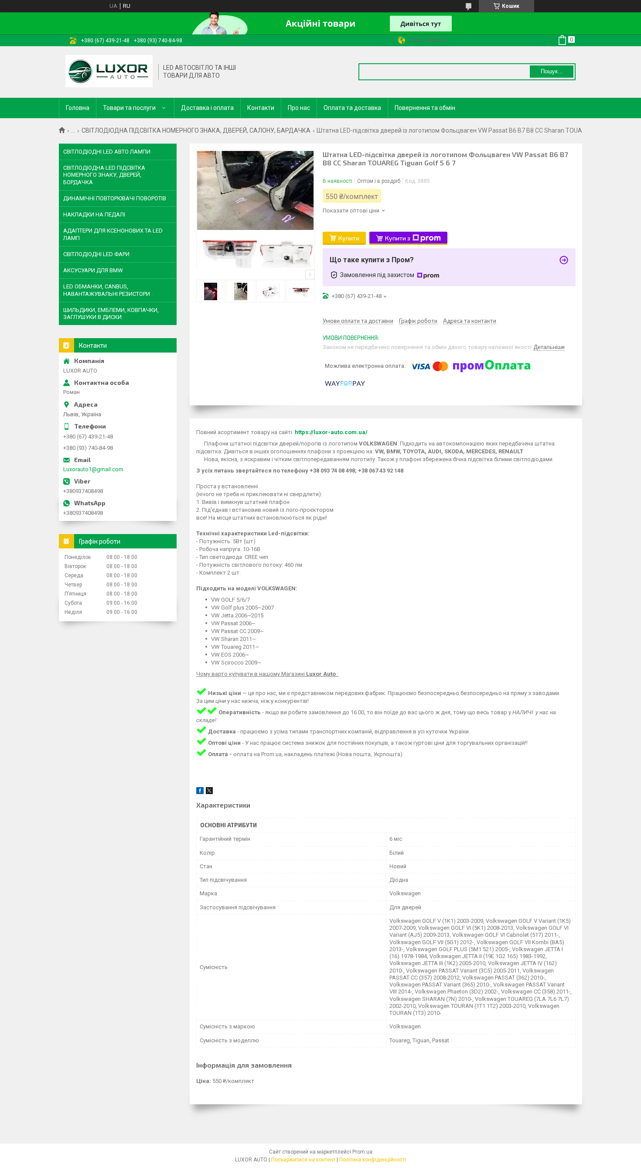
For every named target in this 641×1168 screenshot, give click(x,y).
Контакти (260, 107)
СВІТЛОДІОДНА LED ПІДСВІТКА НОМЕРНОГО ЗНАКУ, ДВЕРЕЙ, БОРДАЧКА (104, 174)
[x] (209, 792)
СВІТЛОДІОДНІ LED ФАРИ (96, 254)
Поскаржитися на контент (303, 1160)
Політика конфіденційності (372, 1160)
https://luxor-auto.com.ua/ (331, 432)
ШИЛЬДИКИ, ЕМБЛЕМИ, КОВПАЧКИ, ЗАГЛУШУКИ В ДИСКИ (111, 313)
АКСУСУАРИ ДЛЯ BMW (93, 270)
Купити (348, 238)
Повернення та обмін (425, 107)
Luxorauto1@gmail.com (93, 469)
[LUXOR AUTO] (109, 72)
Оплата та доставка (352, 107)
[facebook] (200, 792)
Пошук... (552, 71)
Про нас (299, 107)
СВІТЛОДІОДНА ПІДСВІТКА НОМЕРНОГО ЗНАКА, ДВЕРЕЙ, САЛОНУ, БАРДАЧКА (196, 130)
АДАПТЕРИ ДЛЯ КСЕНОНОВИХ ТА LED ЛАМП (113, 234)
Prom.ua (362, 1152)
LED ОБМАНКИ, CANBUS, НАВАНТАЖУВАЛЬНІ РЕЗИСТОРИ (106, 290)
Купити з (397, 238)
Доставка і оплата (207, 107)
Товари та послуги (129, 107)
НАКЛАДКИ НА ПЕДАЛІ (94, 214)
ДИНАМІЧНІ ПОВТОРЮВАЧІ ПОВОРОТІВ (114, 198)
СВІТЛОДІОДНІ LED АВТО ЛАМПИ (106, 151)
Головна (77, 107)
